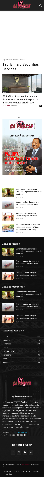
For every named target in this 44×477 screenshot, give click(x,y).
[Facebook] (13, 452)
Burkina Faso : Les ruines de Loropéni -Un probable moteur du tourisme (29, 191)
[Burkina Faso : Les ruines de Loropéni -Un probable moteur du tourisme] (8, 192)
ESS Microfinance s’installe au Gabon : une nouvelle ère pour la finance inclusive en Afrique (20, 99)
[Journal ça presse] (22, 382)
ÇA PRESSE (6, 106)
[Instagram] (19, 452)
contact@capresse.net (22, 432)
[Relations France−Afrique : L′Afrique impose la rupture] (8, 216)
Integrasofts (25, 464)
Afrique (5, 92)
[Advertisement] (22, 34)
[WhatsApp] (31, 452)
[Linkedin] (25, 452)
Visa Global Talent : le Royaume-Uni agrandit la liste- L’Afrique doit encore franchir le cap (28, 227)
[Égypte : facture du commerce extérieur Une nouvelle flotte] (8, 205)
